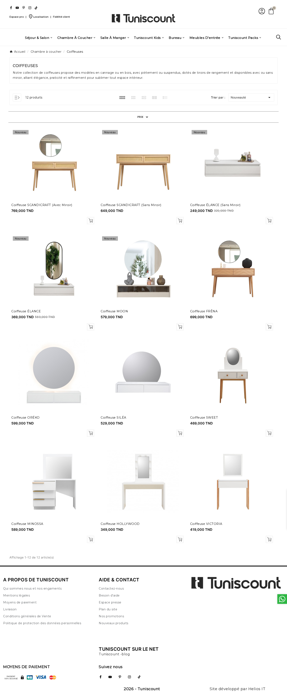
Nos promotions (111, 616)
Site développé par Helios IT (237, 689)
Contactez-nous (111, 588)
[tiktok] (36, 8)
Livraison (10, 609)
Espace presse (110, 602)
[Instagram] (30, 8)
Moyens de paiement (20, 602)
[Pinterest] (23, 8)
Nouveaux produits (113, 623)
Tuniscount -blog (114, 654)
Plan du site (108, 609)
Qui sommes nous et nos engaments (32, 588)
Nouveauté (251, 97)
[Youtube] (17, 8)
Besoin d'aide (109, 595)
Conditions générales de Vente (27, 616)
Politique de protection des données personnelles (42, 623)
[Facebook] (11, 8)
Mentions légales (16, 595)
